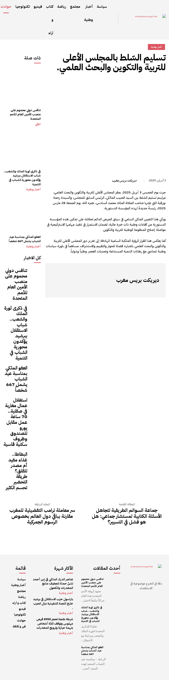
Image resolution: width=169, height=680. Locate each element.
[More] (90, 83)
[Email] (100, 83)
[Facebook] (151, 83)
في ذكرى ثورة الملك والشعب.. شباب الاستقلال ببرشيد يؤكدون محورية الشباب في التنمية (22, 178)
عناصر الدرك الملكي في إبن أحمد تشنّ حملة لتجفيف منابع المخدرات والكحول (53, 583)
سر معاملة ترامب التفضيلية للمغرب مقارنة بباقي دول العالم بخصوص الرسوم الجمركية (42, 516)
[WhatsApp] (141, 83)
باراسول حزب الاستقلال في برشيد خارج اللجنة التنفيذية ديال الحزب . (53, 603)
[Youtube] (116, 290)
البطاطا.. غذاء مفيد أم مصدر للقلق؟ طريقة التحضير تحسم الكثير (16, 471)
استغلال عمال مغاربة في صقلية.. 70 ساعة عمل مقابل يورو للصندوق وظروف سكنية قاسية (15, 422)
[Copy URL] (161, 83)
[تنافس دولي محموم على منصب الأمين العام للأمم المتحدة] (22, 86)
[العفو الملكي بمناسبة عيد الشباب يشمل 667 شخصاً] (22, 213)
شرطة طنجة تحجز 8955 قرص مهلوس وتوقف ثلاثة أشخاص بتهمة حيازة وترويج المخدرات (54, 623)
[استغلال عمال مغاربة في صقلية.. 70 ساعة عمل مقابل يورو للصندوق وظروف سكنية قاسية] (35, 403)
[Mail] (136, 290)
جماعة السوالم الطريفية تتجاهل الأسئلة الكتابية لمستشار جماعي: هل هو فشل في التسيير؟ (127, 516)
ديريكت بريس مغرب (124, 181)
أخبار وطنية (33, 189)
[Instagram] (149, 290)
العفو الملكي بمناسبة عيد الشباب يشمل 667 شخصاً (25, 239)
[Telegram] (120, 83)
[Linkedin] (110, 83)
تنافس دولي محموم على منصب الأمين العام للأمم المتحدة (25, 114)
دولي (38, 124)
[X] (131, 83)
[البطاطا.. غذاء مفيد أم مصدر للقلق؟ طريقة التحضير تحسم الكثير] (35, 457)
